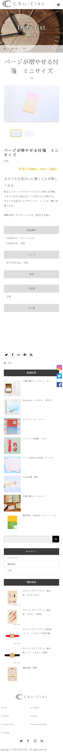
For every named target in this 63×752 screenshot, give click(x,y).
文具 (31, 78)
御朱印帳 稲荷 (30, 668)
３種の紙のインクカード (34, 496)
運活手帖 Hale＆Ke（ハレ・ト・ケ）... (40, 515)
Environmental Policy (39, 724)
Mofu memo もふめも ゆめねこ (38, 400)
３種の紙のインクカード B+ (36, 381)
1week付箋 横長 (30, 477)
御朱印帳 (11, 564)
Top (5, 708)
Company (35, 708)
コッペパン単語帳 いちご (35, 439)
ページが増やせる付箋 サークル (38, 458)
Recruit (6, 716)
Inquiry (34, 716)
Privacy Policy (9, 724)
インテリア (12, 558)
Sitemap (6, 733)
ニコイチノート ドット (34, 419)
